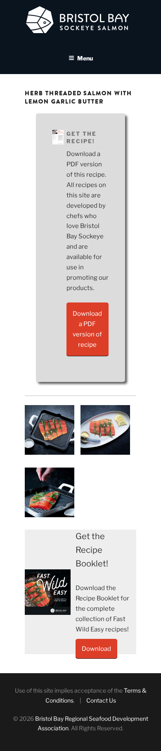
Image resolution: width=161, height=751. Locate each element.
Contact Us (101, 700)
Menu (85, 58)
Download (96, 649)
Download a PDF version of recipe (87, 329)
